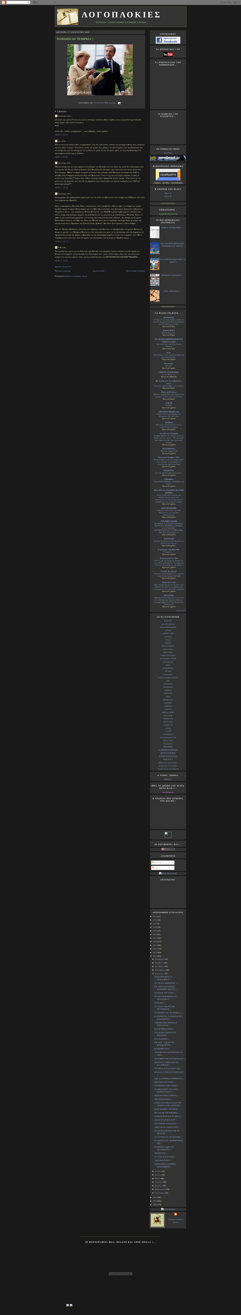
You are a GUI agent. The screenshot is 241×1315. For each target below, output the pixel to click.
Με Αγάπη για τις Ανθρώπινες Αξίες (169, 382)
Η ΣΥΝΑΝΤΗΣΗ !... (162, 1039)
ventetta (168, 728)
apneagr (168, 630)
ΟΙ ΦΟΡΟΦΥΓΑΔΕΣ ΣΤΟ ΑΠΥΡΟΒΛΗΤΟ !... (164, 1148)
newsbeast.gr (169, 317)
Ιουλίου (158, 1171)
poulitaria (168, 702)
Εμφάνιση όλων (181, 610)
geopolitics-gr (168, 661)
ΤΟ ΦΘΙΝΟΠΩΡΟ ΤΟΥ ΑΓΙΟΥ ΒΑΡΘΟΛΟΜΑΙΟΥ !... (166, 1090)
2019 (155, 931)
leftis (168, 680)
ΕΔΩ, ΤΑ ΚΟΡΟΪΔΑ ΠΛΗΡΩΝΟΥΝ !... (169, 1078)
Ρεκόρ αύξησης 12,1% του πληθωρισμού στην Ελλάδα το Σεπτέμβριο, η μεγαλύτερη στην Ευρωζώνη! (169, 462)
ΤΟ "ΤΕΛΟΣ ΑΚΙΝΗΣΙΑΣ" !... (166, 983)
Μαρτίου (159, 1185)
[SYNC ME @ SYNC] (168, 873)
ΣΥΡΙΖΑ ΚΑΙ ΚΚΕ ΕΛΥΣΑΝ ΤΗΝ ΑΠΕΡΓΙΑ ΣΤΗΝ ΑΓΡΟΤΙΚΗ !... (168, 1104)
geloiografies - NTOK (168, 658)
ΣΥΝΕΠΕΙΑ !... (160, 1003)
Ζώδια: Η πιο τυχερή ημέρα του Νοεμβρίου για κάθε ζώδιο (169, 415)
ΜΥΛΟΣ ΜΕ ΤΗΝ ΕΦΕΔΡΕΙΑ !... (167, 1112)
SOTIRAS (169, 422)
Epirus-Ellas (168, 652)
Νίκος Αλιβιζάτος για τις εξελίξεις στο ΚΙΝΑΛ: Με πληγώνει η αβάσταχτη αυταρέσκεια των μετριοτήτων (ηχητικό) (168, 586)
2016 (155, 941)
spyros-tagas (168, 721)
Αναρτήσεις (159, 862)
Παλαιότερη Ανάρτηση (135, 271)
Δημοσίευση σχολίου (63, 266)
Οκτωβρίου (160, 966)
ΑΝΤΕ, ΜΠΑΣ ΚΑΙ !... (172, 291)
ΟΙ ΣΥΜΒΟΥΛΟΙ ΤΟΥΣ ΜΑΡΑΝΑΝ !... (170, 1058)
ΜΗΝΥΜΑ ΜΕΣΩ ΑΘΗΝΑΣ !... (167, 1095)
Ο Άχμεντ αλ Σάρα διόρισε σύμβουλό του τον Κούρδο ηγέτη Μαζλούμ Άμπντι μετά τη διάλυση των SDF (169, 322)
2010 (155, 1201)
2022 (155, 920)
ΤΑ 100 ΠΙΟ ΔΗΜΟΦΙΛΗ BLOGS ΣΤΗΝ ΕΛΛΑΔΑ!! (169, 340)
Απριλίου (159, 1182)
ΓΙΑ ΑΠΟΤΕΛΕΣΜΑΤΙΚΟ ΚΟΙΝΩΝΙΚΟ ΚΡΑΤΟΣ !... (166, 988)
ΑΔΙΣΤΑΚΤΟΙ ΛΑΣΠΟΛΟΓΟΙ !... (167, 1127)
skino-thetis (168, 715)
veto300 (168, 731)
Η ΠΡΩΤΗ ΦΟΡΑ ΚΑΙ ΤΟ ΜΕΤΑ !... (168, 1116)
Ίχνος (169, 352)
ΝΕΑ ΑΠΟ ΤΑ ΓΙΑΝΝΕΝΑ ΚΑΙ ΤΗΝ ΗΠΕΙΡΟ (169, 491)
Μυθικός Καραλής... (168, 333)
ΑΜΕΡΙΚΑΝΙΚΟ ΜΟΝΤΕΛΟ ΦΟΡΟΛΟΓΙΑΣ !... (165, 1024)
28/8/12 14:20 (61, 187)
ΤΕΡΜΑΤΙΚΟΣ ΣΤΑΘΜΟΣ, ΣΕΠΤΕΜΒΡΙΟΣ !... (165, 1165)
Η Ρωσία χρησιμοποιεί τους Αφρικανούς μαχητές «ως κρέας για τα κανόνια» (169, 395)
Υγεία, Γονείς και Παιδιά (168, 769)
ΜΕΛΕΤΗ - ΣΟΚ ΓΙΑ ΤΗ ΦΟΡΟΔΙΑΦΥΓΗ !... (164, 1043)
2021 (155, 923)
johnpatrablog (168, 668)
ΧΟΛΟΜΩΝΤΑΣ (169, 448)
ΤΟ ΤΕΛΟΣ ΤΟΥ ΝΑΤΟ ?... (165, 993)
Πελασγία (168, 363)
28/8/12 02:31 (61, 134)
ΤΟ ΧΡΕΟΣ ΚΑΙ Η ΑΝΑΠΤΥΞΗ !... (168, 1068)
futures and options (168, 655)
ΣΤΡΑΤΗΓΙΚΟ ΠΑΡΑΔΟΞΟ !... (166, 1123)
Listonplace (168, 479)
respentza (168, 709)
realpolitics (168, 705)
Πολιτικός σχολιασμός (168, 762)
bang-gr (168, 639)
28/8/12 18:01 (61, 260)
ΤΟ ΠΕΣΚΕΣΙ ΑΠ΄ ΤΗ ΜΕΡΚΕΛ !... (168, 1012)
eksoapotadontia (168, 646)
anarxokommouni (168, 624)
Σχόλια (157, 867)
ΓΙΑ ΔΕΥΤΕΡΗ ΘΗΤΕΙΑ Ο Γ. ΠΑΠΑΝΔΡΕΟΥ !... (165, 997)
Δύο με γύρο (168, 740)
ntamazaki (168, 693)
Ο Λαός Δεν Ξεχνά (169, 571)
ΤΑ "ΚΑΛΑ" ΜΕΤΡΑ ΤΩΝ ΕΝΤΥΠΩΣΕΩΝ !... (164, 1007)
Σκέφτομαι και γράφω (168, 765)
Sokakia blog (168, 718)
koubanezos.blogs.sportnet (168, 677)
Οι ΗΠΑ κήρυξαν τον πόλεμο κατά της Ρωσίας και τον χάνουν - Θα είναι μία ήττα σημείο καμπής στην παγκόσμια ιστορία (169, 439)
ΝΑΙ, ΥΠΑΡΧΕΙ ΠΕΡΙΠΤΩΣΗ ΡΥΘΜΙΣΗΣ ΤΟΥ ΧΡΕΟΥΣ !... (173, 244)
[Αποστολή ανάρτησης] (118, 103)
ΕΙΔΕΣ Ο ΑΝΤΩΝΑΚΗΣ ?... (172, 227)
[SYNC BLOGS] (168, 1209)
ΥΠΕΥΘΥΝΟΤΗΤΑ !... (163, 1160)
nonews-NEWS (169, 330)
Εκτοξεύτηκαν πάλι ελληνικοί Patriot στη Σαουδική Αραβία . (168, 356)
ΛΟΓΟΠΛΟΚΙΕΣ (121, 14)
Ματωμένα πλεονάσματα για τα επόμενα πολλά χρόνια (168, 426)
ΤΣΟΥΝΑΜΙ (169, 538)
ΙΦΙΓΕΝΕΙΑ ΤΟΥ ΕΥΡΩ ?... (165, 1082)
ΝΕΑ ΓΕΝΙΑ (169, 595)
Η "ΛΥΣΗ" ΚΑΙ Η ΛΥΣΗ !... (165, 1156)
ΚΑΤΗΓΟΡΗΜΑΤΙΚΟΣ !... (164, 1029)
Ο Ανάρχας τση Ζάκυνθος (169, 549)
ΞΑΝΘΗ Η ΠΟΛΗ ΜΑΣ (168, 756)
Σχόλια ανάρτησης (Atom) (76, 276)
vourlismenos (168, 734)
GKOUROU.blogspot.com (169, 411)
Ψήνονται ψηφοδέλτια (169, 451)
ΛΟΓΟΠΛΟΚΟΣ (99, 103)
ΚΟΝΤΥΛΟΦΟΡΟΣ (168, 753)
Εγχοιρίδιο (168, 743)
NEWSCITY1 (168, 470)
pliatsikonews (168, 699)
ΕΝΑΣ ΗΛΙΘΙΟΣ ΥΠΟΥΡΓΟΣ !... (167, 1109)
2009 (155, 1204)
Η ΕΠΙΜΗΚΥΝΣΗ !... (162, 1048)
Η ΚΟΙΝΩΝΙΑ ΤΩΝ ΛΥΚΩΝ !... (166, 1085)
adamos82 (168, 620)
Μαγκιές (169, 366)
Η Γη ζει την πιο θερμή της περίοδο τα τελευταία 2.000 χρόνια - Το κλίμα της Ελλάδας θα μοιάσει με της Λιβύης (168, 562)
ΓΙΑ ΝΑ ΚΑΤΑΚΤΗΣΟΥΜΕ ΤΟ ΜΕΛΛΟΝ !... (166, 1132)
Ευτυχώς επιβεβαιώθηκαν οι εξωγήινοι (168, 386)
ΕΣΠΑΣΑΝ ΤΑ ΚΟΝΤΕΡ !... (172, 275)
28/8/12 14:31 (61, 241)
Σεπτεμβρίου (160, 970)
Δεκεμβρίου (160, 959)
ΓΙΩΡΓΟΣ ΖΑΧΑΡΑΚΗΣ (169, 372)
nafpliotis (168, 690)
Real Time (168, 153)
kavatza (168, 671)
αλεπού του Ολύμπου (169, 433)
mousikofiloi (168, 687)
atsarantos (168, 636)
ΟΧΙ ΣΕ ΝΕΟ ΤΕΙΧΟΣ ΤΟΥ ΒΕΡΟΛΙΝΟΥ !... (165, 1033)
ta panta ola (168, 724)
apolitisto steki (168, 633)
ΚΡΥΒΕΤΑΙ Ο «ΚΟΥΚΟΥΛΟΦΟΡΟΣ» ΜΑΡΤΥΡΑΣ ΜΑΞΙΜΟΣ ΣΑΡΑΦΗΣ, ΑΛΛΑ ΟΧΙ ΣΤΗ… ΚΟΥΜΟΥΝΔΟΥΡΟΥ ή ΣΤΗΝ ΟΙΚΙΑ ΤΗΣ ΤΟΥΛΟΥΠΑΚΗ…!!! (168, 528)
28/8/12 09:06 (61, 157)
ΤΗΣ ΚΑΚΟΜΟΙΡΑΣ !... (163, 1099)
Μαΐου (158, 1178)
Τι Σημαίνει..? (168, 552)
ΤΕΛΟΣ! (169, 405)
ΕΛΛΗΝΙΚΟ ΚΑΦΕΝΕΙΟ (168, 750)
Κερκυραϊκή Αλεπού (169, 558)
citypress (168, 642)
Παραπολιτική (168, 582)
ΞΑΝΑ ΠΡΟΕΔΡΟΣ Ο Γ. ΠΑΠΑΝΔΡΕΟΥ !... (163, 978)
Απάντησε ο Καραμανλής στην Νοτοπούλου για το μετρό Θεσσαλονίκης (169, 512)
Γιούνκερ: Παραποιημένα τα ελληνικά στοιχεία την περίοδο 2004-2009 (169, 575)
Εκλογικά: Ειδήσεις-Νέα (169, 457)
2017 (155, 938)
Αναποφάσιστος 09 (168, 737)
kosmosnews (168, 674)
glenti (168, 665)
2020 (155, 927)
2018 (155, 934)
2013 (155, 952)
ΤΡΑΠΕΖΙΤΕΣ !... (161, 1153)
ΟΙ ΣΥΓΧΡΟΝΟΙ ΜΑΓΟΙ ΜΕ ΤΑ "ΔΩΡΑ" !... (172, 260)
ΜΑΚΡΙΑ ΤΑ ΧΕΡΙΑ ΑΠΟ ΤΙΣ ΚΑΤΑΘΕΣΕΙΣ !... (166, 1063)
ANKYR (168, 403)
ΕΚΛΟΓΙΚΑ (168, 746)
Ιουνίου (158, 1175)
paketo (168, 696)
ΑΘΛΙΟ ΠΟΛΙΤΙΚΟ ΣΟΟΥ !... (166, 1120)
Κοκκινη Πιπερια (169, 392)
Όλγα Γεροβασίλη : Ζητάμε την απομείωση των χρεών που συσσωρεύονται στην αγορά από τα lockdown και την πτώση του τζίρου (169, 498)
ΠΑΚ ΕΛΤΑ (168, 759)
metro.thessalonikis (168, 508)
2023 (155, 916)
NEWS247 (168, 779)
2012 (155, 956)
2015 (155, 945)
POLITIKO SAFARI (169, 521)
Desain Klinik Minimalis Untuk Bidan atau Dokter (169, 482)
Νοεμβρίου (159, 962)
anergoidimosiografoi (168, 627)
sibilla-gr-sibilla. (168, 712)
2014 (155, 949)
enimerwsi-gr (168, 649)
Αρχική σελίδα (98, 271)
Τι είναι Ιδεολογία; (169, 374)
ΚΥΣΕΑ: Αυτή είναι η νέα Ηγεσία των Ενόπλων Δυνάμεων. (169, 542)
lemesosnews (168, 683)
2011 (155, 1197)
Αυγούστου (160, 973)
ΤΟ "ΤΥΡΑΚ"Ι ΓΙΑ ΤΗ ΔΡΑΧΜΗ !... (168, 1137)
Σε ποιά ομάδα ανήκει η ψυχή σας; (169, 473)
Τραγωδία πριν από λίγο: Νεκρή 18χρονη (169, 345)
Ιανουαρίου (160, 1193)
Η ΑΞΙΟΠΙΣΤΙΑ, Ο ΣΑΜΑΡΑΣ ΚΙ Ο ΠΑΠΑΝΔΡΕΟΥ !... (168, 1017)
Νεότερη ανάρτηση (62, 271)
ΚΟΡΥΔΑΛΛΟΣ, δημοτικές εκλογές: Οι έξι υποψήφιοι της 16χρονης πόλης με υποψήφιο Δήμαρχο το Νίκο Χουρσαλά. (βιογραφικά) (169, 601)
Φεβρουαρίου (160, 1189)
